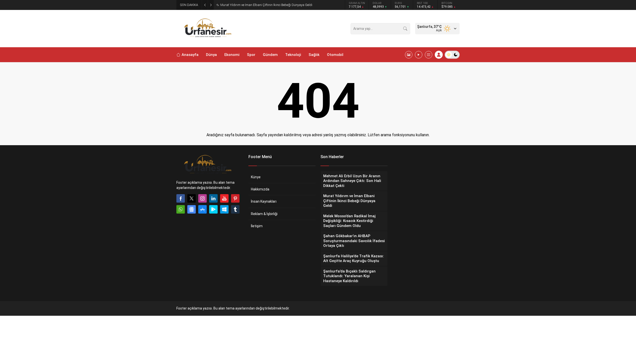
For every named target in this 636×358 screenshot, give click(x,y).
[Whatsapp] (180, 209)
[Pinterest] (235, 198)
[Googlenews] (191, 209)
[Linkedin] (213, 198)
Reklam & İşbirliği (264, 214)
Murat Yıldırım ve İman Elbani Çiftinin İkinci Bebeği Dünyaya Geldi (266, 5)
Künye (256, 177)
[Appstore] (202, 209)
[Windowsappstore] (224, 209)
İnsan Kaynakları (264, 201)
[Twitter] (191, 198)
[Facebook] (180, 198)
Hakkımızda (260, 189)
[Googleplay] (213, 209)
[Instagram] (202, 198)
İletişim (257, 226)
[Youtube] (224, 198)
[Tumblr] (235, 209)
